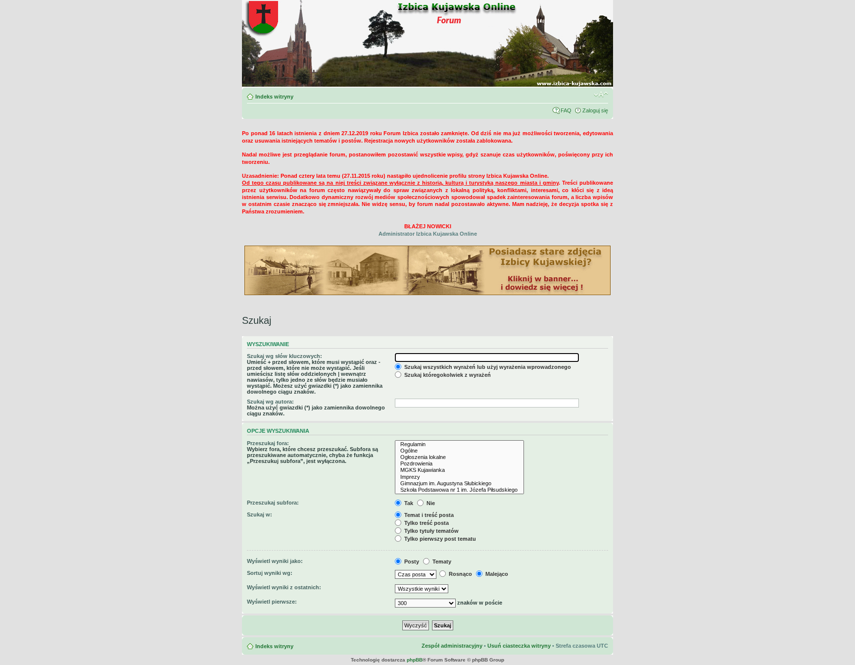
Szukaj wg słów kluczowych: (284, 356)
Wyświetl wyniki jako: (275, 561)
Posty (411, 561)
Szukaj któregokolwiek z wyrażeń (447, 375)
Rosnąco (459, 574)
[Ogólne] (459, 451)
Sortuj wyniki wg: (269, 573)
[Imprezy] (459, 477)
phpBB (415, 660)
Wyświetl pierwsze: (272, 602)
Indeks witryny (274, 97)
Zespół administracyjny (452, 646)
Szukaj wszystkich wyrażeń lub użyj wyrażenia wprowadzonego (487, 367)
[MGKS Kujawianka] (459, 470)
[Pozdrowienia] (459, 463)
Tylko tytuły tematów (431, 531)
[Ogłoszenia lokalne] (459, 457)
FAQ (566, 110)
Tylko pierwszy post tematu (439, 539)
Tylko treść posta (426, 523)
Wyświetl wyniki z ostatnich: (284, 587)
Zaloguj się (595, 110)
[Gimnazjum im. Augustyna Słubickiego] (459, 483)
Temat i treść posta (428, 515)
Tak (408, 503)
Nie (430, 503)
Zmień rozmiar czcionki (601, 94)
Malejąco (496, 574)
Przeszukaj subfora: (273, 503)
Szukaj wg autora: (270, 402)
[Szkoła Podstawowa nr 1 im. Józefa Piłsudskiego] (459, 490)
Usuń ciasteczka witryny (519, 646)
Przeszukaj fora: (268, 443)
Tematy (441, 561)
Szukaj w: (259, 514)
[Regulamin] (459, 444)
